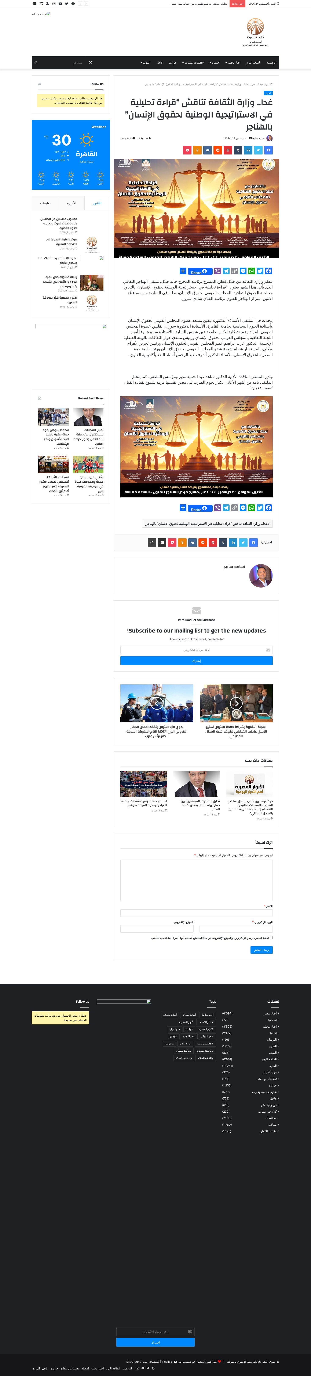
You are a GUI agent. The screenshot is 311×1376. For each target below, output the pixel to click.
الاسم (268, 906)
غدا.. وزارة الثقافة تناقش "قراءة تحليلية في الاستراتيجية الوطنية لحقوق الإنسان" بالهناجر (206, 523)
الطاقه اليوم (254, 62)
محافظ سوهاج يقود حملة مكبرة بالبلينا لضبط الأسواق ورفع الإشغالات (56, 437)
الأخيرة (71, 203)
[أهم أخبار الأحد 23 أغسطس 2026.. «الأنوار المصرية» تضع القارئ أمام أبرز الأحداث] (53, 464)
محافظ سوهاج (183, 1050)
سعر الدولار (207, 1036)
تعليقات (45, 203)
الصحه (273, 1052)
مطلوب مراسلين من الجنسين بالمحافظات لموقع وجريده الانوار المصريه (58, 223)
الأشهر (97, 203)
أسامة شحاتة (189, 1014)
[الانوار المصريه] (255, 32)
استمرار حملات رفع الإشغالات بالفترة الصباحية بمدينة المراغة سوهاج (144, 803)
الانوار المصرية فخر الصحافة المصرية (60, 300)
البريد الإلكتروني (262, 922)
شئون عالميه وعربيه (264, 1092)
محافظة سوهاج (205, 1050)
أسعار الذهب (206, 1022)
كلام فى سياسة (267, 1111)
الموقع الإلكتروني (184, 922)
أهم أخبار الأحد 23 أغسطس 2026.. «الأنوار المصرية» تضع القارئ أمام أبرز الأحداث (54, 484)
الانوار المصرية (205, 1029)
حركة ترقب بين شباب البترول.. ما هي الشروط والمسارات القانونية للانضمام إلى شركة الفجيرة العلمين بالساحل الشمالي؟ (250, 807)
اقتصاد (216, 62)
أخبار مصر (270, 1013)
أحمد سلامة (207, 1014)
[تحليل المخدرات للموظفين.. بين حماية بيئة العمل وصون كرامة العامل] (196, 784)
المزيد (146, 62)
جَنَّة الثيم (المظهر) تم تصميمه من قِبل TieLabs (189, 1361)
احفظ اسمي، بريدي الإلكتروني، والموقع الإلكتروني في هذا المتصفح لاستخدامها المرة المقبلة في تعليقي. (210, 938)
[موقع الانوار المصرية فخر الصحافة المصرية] (91, 245)
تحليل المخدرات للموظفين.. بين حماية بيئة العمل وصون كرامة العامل (187, 3)
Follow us (82, 1002)
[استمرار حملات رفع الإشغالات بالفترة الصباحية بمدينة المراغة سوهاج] (143, 784)
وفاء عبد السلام (184, 1057)
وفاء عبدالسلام (205, 1057)
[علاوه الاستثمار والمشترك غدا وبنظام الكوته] (91, 264)
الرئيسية (271, 62)
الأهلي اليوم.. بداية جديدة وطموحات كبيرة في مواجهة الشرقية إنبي (89, 484)
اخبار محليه (234, 62)
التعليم (273, 1046)
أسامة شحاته (170, 1014)
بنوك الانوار (270, 1072)
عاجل (160, 62)
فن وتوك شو (269, 1105)
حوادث (173, 62)
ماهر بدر (169, 1043)
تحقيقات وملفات (194, 62)
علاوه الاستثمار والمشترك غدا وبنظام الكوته (57, 261)
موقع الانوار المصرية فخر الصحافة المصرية (61, 242)
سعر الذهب (189, 1036)
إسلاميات (271, 1020)
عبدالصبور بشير (205, 1043)
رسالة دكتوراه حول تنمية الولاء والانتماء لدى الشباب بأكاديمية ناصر (60, 281)
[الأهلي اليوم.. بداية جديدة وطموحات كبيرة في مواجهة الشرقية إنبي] (88, 464)
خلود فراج (174, 1029)
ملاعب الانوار (269, 1131)
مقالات (272, 1124)
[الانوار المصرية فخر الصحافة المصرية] (91, 303)
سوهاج (173, 1036)
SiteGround (133, 1361)
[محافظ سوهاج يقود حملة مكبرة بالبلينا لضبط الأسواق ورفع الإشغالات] (53, 417)
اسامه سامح (258, 138)
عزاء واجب (185, 1043)
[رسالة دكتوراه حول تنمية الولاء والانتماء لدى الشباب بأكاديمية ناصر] (91, 283)
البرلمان (272, 1039)
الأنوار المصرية (186, 1022)
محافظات (271, 1118)
